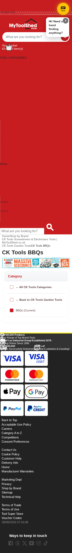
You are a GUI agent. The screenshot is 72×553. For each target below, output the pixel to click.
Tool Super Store (12, 513)
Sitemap (7, 492)
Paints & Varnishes (12, 125)
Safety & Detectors (12, 138)
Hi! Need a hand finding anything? (56, 27)
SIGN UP (5, 183)
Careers (7, 428)
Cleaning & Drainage (13, 73)
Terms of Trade (11, 505)
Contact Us (7, 217)
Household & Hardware (14, 106)
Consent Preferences (15, 441)
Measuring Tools (10, 122)
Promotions (7, 210)
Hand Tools (7, 102)
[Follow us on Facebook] (10, 543)
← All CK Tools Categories (34, 287)
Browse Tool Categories (15, 201)
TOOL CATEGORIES (13, 54)
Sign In (4, 10)
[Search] (65, 37)
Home (3, 1)
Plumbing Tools (9, 128)
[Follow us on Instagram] (38, 543)
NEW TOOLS (8, 173)
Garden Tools (8, 99)
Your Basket (9, 45)
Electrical (5, 86)
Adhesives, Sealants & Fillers (18, 61)
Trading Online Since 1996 (25, 342)
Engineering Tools (11, 89)
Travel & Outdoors (11, 151)
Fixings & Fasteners (12, 96)
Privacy (7, 484)
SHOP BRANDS (10, 170)
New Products (9, 207)
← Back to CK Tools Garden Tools (39, 299)
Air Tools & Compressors (15, 64)
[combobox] (31, 37)
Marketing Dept (12, 479)
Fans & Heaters (10, 93)
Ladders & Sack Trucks (14, 109)
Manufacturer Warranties (18, 471)
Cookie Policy (11, 454)
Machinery (6, 115)
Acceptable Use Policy (16, 424)
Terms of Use (10, 509)
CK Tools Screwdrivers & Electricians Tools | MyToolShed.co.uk (29, 241)
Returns (4, 5)
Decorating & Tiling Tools (15, 80)
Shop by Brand (9, 204)
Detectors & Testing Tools (16, 83)
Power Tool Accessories (15, 131)
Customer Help (9, 220)
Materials (6, 118)
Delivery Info (10, 462)
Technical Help (11, 497)
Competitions (10, 437)
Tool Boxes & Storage (13, 144)
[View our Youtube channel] (31, 543)
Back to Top (9, 420)
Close (3, 163)
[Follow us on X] (24, 543)
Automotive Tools (11, 67)
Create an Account (9, 8)
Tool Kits (5, 147)
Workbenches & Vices (14, 157)
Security (5, 141)
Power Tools (8, 134)
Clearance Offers (11, 214)
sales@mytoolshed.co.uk (12, 14)
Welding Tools (9, 154)
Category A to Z (10, 167)
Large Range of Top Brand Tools (17, 336)
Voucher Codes (12, 518)
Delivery (4, 3)
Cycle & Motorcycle (12, 77)
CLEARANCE (8, 180)
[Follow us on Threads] (17, 543)
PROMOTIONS (9, 176)
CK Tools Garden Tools (16, 245)
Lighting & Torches (11, 112)
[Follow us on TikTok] (45, 543)
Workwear (6, 160)
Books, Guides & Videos (15, 70)
